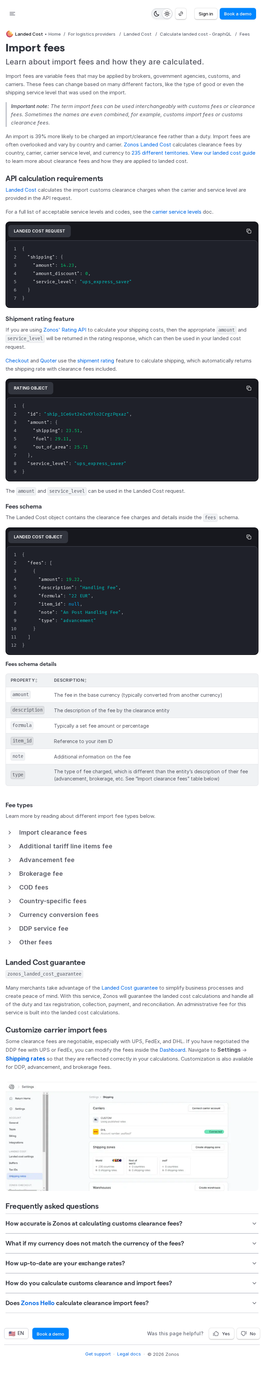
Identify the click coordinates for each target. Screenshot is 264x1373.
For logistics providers (92, 34)
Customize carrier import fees (56, 1030)
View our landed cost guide (223, 153)
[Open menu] (12, 14)
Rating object (31, 388)
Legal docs (129, 1354)
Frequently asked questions (52, 1206)
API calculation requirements (54, 178)
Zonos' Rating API (64, 329)
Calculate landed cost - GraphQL (195, 34)
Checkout (17, 360)
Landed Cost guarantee (45, 962)
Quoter (48, 360)
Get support (98, 1354)
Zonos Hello (38, 1303)
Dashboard (172, 1050)
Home (54, 34)
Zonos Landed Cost (147, 144)
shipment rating (95, 360)
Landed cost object (38, 536)
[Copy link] (180, 13)
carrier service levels (176, 211)
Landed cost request (39, 231)
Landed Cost (138, 34)
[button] (132, 832)
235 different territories (160, 153)
